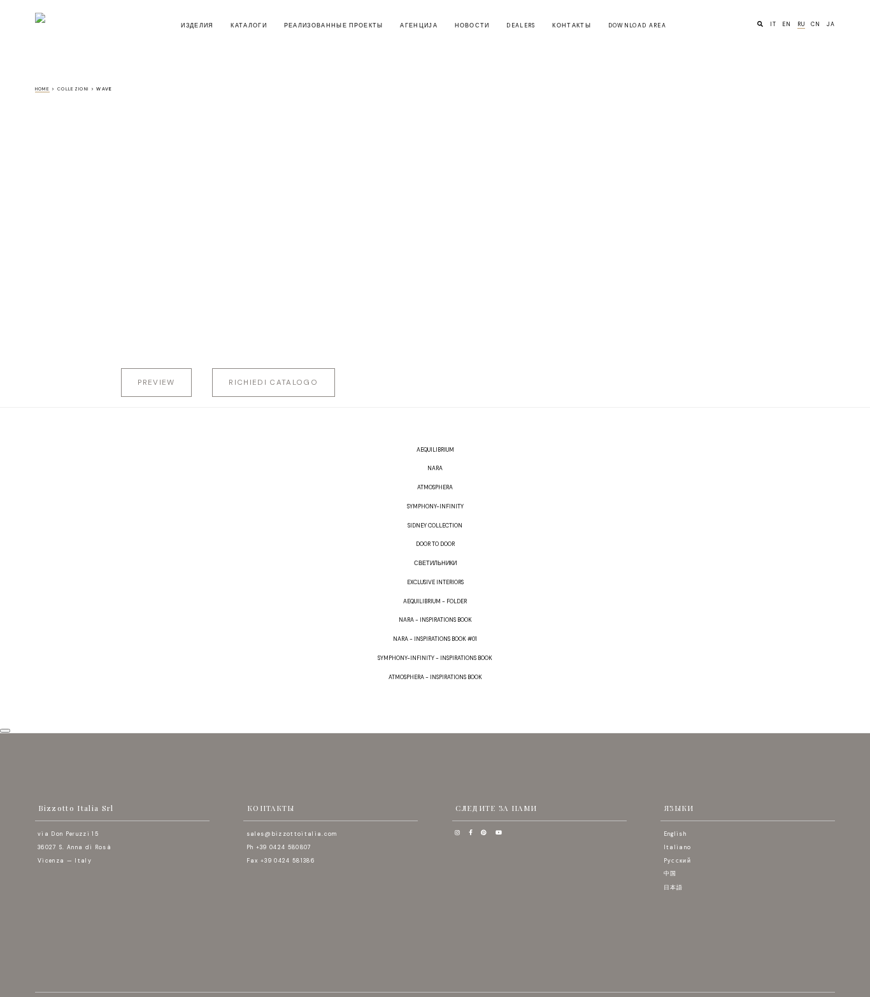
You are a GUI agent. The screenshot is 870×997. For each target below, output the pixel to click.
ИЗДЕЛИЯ (197, 25)
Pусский (677, 860)
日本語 (673, 887)
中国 (670, 873)
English (675, 834)
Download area (637, 25)
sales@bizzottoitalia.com (292, 834)
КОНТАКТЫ (571, 25)
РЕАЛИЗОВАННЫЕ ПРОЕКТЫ (333, 25)
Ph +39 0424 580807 (279, 847)
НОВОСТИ (472, 25)
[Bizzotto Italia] (71, 18)
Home (42, 89)
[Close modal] (5, 731)
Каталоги (249, 25)
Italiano (678, 847)
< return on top (857, 694)
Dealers (520, 25)
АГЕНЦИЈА (419, 25)
